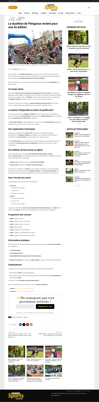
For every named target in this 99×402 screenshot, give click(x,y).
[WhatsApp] (31, 324)
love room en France (74, 393)
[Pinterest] (27, 324)
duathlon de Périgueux (17, 317)
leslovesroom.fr (55, 395)
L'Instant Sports (15, 69)
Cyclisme (10, 375)
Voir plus (78, 185)
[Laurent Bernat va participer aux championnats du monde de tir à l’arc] (69, 179)
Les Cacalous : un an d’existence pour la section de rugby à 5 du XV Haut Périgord (82, 163)
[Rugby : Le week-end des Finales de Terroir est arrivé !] (69, 171)
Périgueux (25, 317)
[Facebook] (20, 324)
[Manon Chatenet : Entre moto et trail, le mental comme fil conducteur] (16, 351)
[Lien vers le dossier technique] (24, 288)
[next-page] (12, 385)
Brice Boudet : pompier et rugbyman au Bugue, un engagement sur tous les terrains (53, 361)
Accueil (13, 18)
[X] (24, 324)
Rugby (47, 356)
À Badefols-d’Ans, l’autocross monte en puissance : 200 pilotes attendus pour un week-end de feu (35, 380)
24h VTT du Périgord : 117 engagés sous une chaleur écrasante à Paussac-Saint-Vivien (16, 380)
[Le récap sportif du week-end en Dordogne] (53, 371)
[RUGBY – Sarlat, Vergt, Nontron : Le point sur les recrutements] (35, 351)
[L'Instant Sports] (9, 69)
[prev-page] (9, 385)
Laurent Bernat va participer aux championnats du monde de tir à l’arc (82, 180)
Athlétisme (11, 20)
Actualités (18, 20)
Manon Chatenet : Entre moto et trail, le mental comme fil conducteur (15, 361)
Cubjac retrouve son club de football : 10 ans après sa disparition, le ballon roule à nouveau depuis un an (19, 335)
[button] (89, 7)
